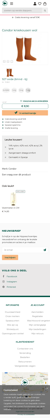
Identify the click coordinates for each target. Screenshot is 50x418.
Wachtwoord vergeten (37, 320)
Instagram (11, 281)
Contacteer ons (25, 348)
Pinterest (10, 287)
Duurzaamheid (12, 312)
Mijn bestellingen (37, 329)
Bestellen (25, 357)
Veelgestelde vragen (25, 366)
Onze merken (12, 316)
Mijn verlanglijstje (37, 325)
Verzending (25, 353)
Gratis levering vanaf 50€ (27, 17)
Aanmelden (37, 312)
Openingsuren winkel (12, 333)
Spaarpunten (12, 320)
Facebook (11, 276)
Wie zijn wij (12, 325)
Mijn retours (37, 333)
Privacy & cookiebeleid (26, 414)
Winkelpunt (13, 329)
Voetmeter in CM (10, 208)
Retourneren (25, 361)
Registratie (37, 316)
